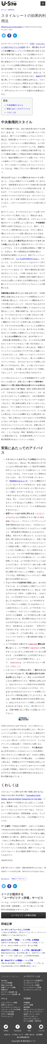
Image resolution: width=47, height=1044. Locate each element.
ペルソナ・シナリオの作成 (10, 1009)
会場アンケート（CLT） (32, 1014)
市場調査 (27, 998)
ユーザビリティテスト (31, 983)
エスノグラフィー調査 (9, 1002)
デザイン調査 (28, 1005)
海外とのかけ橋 (6, 985)
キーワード (5, 879)
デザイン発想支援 (7, 1014)
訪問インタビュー (7, 1005)
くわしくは (11, 112)
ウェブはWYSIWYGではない (27, 259)
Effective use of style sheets (11, 27)
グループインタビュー (31, 1019)
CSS (32, 43)
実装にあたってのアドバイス (18, 109)
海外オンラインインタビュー (34, 1009)
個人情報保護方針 (23, 1037)
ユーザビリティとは (32, 976)
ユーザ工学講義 (6, 983)
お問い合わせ (29, 1034)
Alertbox (4, 980)
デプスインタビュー (31, 1016)
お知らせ (7, 1034)
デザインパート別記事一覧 (10, 994)
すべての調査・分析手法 (32, 1021)
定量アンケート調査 (8, 987)
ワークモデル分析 (7, 1012)
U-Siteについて (17, 1034)
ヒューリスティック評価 (32, 987)
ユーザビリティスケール (32, 990)
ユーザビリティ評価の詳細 (23, 915)
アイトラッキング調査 (31, 985)
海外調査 (27, 1007)
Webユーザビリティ (19, 879)
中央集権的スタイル (15, 105)
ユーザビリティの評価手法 (33, 980)
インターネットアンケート (33, 1012)
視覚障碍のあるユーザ (18, 481)
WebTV (39, 76)
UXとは (4, 998)
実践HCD (4, 990)
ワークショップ (6, 1016)
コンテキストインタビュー (10, 1007)
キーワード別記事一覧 (9, 992)
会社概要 (39, 1034)
